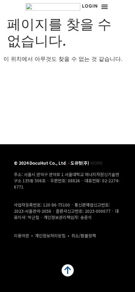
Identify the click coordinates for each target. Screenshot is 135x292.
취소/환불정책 (83, 235)
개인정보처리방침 (50, 235)
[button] (104, 6)
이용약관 (21, 235)
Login (90, 6)
